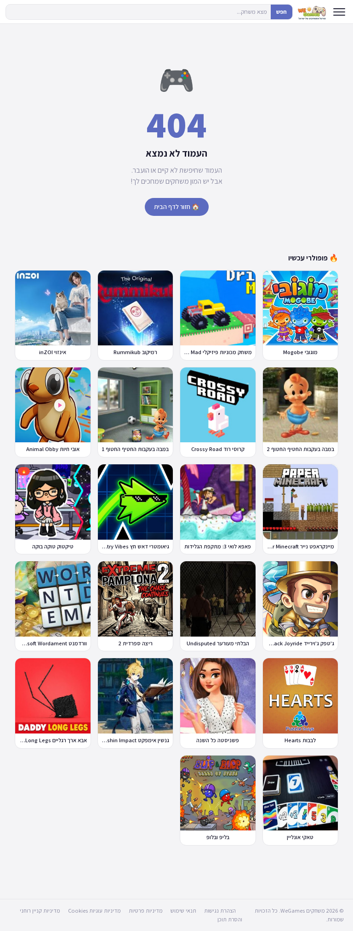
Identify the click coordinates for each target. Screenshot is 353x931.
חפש (281, 12)
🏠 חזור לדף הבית (176, 207)
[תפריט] (339, 12)
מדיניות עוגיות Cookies (94, 910)
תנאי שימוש (183, 910)
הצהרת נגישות (220, 910)
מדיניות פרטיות (146, 910)
